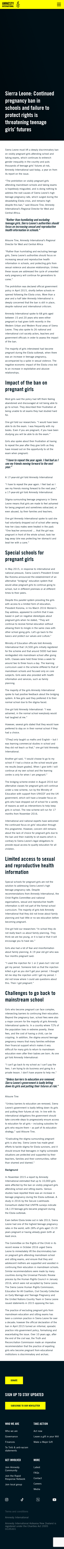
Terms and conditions (16, 1511)
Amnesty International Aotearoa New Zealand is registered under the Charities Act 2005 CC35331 (30, 1526)
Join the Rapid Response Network (15, 1477)
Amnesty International (17, 1517)
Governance (11, 1436)
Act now (38, 1430)
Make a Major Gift (43, 1441)
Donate (14, 1380)
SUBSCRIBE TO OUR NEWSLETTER (25, 1405)
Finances (10, 1441)
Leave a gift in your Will (46, 1436)
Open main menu (59, 4)
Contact (38, 1478)
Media (37, 1489)
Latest (37, 1467)
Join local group (13, 1484)
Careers (37, 1483)
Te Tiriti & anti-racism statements (16, 1449)
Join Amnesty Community (12, 1469)
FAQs (36, 1472)
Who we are (11, 1430)
